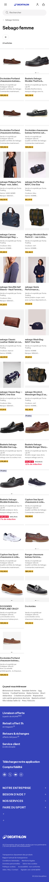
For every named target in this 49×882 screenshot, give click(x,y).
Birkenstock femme (11, 691)
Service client (11, 745)
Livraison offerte (14, 714)
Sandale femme (29, 691)
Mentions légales (28, 861)
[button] (11, 600)
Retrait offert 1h (13, 725)
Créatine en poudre (22, 695)
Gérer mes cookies (30, 863)
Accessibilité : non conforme (29, 867)
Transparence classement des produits (18, 855)
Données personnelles (11, 863)
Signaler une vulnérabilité (30, 869)
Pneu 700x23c (28, 701)
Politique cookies (9, 867)
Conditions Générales (11, 861)
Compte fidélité (12, 767)
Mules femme (33, 693)
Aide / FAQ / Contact (10, 869)
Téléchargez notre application (21, 761)
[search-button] (8, 12)
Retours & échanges (16, 735)
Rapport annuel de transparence (15, 857)
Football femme (18, 693)
